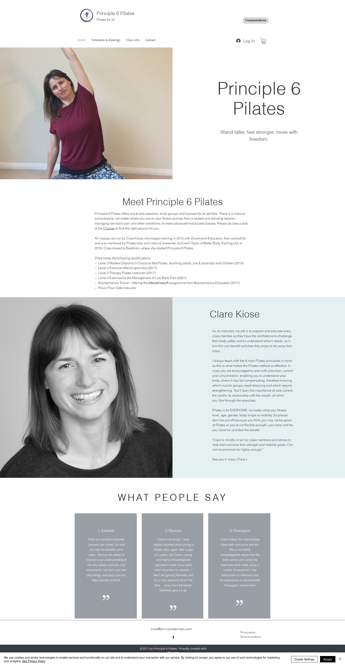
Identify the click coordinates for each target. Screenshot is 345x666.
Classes (109, 228)
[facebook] (173, 637)
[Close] (340, 659)
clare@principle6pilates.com (171, 629)
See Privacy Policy (33, 661)
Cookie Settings (304, 659)
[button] (263, 41)
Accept (327, 659)
